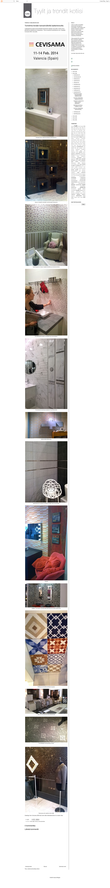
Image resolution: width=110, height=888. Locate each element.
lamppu (76, 160)
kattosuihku (83, 153)
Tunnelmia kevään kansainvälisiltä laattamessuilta (78, 95)
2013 (74, 116)
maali (78, 164)
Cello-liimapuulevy (79, 131)
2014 (74, 73)
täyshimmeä (78, 191)
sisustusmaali (82, 179)
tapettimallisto (82, 186)
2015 (74, 71)
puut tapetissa (82, 171)
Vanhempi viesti (62, 866)
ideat (77, 152)
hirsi (84, 150)
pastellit (76, 169)
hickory (77, 150)
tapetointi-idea (78, 184)
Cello (31, 821)
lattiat (72, 161)
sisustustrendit (82, 180)
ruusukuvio (80, 173)
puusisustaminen (74, 171)
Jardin (78, 139)
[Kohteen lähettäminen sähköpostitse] (32, 819)
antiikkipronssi (73, 146)
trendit (77, 190)
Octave (77, 142)
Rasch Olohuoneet (79, 143)
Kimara (81, 139)
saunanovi (73, 176)
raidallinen (73, 172)
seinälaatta (73, 177)
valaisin (78, 194)
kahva (84, 152)
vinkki (72, 197)
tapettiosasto (73, 187)
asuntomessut (80, 146)
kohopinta (81, 154)
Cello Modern (76, 127)
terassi (84, 188)
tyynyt (84, 190)
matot (80, 164)
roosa (76, 173)
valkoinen (73, 195)
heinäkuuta (76, 84)
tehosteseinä (73, 188)
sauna (84, 175)
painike (77, 168)
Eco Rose (81, 135)
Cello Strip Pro (82, 127)
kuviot (84, 157)
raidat (78, 172)
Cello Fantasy (80, 126)
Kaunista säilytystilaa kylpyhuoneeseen (78, 98)
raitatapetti (83, 172)
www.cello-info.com (80, 53)
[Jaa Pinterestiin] (38, 819)
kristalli (84, 154)
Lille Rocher (80, 141)
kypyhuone (73, 158)
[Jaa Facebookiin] (37, 819)
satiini (81, 175)
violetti (81, 197)
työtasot (72, 191)
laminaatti (73, 160)
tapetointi (73, 184)
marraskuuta (76, 77)
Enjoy (75, 137)
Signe (84, 143)
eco (75, 147)
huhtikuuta (76, 90)
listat (79, 162)
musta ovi (83, 165)
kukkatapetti (73, 157)
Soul (72, 145)
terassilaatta (73, 190)
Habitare (81, 137)
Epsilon (77, 137)
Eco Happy (81, 134)
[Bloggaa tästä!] (34, 819)
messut (36, 821)
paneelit (83, 168)
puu (80, 169)
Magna (84, 141)
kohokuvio (77, 154)
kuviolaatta (79, 157)
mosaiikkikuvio (78, 165)
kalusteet (73, 153)
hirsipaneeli (73, 152)
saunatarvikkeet (82, 176)
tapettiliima (73, 186)
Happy (84, 137)
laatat (33, 821)
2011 (74, 119)
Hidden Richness (75, 138)
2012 (74, 118)
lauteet (76, 161)
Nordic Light (73, 142)
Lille (76, 141)
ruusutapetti (78, 175)
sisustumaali (73, 179)
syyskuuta (76, 80)
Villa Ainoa (79, 145)
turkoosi (81, 190)
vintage (75, 197)
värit (84, 197)
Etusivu (45, 866)
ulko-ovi (83, 191)
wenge (72, 198)
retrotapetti (73, 173)
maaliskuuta (76, 92)
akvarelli (83, 145)
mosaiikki (73, 165)
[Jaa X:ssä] (35, 819)
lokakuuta (76, 78)
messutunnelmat (41, 821)
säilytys (72, 183)
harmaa (72, 149)
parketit (72, 169)
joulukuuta (76, 75)
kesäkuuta (76, 86)
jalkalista (80, 152)
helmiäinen (78, 149)
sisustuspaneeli (74, 180)
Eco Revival (76, 135)
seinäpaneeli (82, 177)
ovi (74, 168)
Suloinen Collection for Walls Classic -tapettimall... (79, 102)
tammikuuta (76, 113)
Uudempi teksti (28, 866)
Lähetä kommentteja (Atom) (33, 868)
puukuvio (83, 169)
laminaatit (83, 158)
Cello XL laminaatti (78, 130)
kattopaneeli (78, 153)
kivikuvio (73, 154)
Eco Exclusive (76, 134)
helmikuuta (76, 111)
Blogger (58, 877)
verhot (84, 195)
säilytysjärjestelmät (81, 183)
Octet (81, 142)
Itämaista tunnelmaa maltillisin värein (78, 106)
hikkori (81, 150)
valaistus (83, 194)
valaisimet (73, 194)
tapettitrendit (82, 187)
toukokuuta (76, 88)
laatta (80, 158)
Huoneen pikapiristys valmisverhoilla (78, 109)
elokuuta (76, 82)
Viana (75, 145)
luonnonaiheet (74, 164)
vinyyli (78, 197)
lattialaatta (83, 160)
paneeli (80, 168)
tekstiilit (79, 188)
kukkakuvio (83, 156)
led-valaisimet (82, 161)
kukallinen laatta (75, 156)
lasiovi (80, 160)
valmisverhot (79, 195)
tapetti (83, 184)
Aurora (72, 126)
